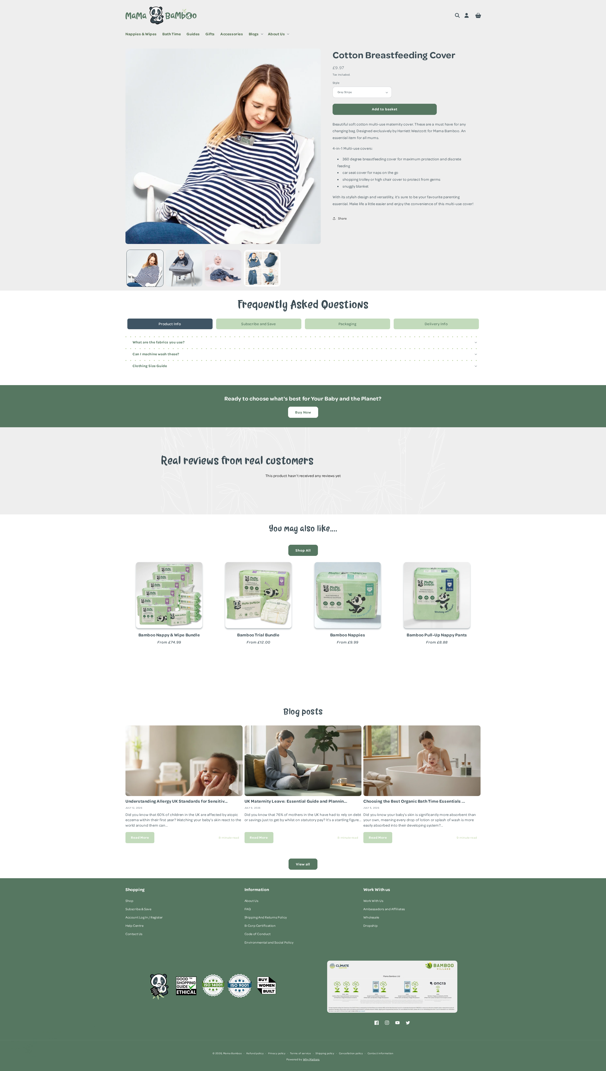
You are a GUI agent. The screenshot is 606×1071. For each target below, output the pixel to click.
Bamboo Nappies (347, 634)
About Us (251, 901)
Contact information (380, 1053)
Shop (129, 901)
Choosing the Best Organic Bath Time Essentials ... (414, 801)
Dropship (370, 925)
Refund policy (254, 1053)
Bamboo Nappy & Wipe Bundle (169, 634)
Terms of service (300, 1053)
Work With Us (373, 901)
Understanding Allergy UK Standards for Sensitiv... (176, 801)
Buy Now (303, 412)
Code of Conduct (258, 934)
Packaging (347, 323)
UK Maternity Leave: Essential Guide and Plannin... (296, 801)
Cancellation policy (351, 1053)
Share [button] (342, 218)
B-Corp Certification (260, 925)
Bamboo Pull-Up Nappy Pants (437, 634)
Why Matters (311, 1059)
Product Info (170, 323)
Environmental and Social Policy (269, 942)
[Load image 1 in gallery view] (145, 268)
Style (336, 83)
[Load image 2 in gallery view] (184, 268)
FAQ (248, 909)
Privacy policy (276, 1053)
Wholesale (371, 917)
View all (303, 864)
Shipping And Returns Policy (266, 917)
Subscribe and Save (258, 323)
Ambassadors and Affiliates (384, 909)
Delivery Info (436, 323)
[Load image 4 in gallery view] (262, 268)
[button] (255, 34)
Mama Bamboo (232, 1053)
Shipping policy (325, 1053)
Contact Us (134, 934)
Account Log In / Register (144, 917)
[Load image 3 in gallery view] (223, 268)
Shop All (303, 550)
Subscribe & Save (138, 909)
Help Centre (134, 925)
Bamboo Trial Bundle (258, 634)
